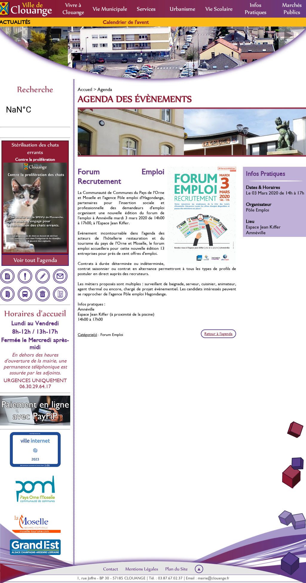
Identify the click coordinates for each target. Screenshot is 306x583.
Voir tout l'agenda (35, 260)
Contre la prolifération (35, 159)
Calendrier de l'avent (90, 22)
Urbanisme (182, 9)
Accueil (85, 89)
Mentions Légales (141, 569)
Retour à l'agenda (218, 333)
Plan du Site (176, 569)
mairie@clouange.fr (213, 578)
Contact (110, 569)
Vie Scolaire (218, 9)
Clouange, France (35, 109)
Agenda (104, 89)
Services (146, 9)
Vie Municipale (110, 9)
